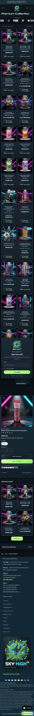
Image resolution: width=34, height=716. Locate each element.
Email (5, 362)
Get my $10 (17, 372)
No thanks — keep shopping (17, 375)
